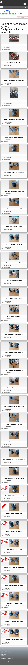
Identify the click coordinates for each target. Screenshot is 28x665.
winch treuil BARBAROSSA (14, 226)
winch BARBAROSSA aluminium (14, 209)
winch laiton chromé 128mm (14, 280)
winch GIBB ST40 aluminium (14, 531)
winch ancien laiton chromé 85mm (14, 478)
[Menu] (1, 7)
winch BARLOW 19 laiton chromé (14, 496)
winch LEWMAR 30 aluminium (14, 621)
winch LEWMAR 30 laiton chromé (14, 80)
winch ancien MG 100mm (14, 442)
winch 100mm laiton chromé (14, 298)
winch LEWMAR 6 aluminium (14, 513)
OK (24, 3)
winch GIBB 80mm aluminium (14, 263)
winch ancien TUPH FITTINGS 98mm (14, 459)
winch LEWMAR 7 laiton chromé (14, 155)
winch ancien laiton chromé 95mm (14, 406)
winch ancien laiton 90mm (14, 388)
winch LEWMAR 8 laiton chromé (14, 137)
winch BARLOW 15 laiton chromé (14, 172)
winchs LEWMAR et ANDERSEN (14, 45)
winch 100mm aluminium (14, 316)
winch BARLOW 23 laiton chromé (14, 567)
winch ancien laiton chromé (14, 424)
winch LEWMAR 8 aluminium (14, 603)
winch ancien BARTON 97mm (14, 334)
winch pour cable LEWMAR (14, 101)
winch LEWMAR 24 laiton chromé (14, 119)
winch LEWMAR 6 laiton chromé (14, 585)
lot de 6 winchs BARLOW (14, 62)
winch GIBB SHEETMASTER (14, 244)
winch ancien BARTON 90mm (14, 352)
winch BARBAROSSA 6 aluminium (14, 191)
